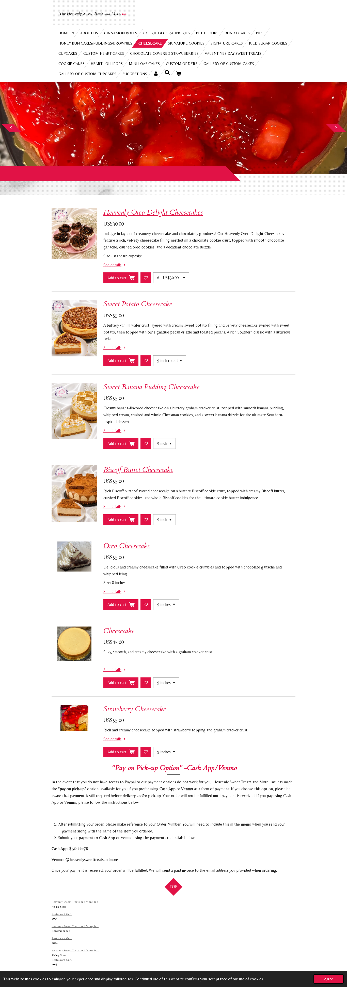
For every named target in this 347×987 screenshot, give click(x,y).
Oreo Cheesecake (126, 546)
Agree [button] (328, 979)
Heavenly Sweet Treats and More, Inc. (75, 901)
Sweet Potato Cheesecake (137, 304)
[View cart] (178, 73)
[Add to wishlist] (145, 277)
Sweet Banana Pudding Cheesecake (151, 387)
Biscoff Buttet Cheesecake (138, 470)
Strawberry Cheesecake (134, 709)
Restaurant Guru (62, 913)
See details (112, 264)
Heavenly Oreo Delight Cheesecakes (153, 212)
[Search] (167, 72)
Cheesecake (118, 631)
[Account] (156, 73)
